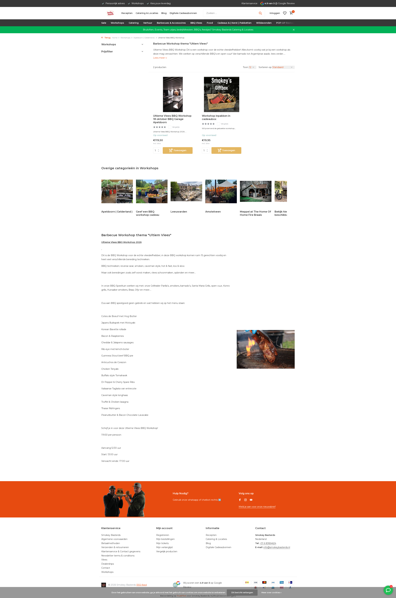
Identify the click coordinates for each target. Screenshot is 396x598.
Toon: (246, 67)
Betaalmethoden (110, 543)
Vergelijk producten (166, 551)
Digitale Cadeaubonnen (183, 13)
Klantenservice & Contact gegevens (120, 551)
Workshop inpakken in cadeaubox (216, 117)
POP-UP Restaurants (288, 22)
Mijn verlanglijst (164, 547)
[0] (290, 13)
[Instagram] (245, 500)
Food (210, 22)
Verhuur (147, 22)
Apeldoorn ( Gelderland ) (144, 37)
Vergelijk (176, 127)
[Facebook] (240, 500)
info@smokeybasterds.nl (276, 547)
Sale (103, 22)
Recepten (127, 13)
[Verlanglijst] (284, 13)
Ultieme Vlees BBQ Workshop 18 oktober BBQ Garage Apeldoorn (172, 119)
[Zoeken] (260, 13)
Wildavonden (264, 22)
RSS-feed (141, 584)
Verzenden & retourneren (115, 547)
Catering (134, 22)
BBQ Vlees (196, 22)
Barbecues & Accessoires (171, 22)
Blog (164, 13)
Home (114, 37)
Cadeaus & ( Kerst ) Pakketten (234, 22)
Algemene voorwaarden (114, 539)
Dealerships (107, 563)
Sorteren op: (265, 67)
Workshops (117, 22)
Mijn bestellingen (165, 539)
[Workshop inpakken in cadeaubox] (221, 94)
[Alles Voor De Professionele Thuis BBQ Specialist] (109, 13)
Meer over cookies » (271, 592)
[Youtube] (251, 500)
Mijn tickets (162, 543)
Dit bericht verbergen (242, 592)
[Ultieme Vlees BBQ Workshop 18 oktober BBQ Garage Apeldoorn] (173, 94)
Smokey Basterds (111, 535)
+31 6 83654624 (268, 543)
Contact (105, 567)
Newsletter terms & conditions (117, 555)
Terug (107, 37)
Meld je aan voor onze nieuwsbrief (257, 506)
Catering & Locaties (147, 13)
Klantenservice (249, 3)
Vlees (104, 559)
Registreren (162, 535)
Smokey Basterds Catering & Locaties (232, 29)
